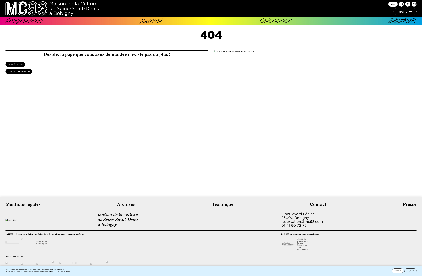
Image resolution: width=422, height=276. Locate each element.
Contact (318, 204)
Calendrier (275, 21)
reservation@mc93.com (302, 222)
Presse (410, 204)
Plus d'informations (63, 271)
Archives (126, 204)
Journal (151, 21)
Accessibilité (407, 4)
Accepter (397, 271)
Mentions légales (23, 204)
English (414, 4)
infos (393, 4)
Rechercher (401, 4)
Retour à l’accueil (15, 64)
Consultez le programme (19, 71)
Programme (24, 21)
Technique (222, 204)
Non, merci (410, 271)
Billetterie (403, 21)
